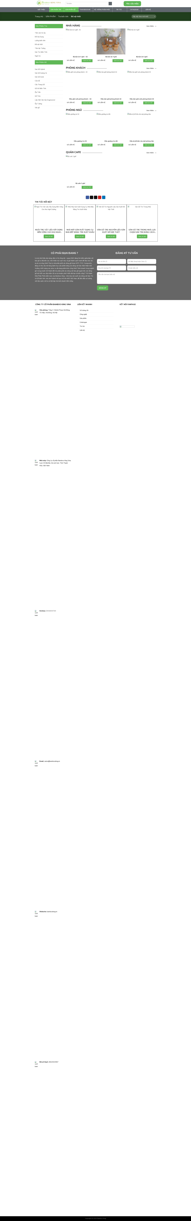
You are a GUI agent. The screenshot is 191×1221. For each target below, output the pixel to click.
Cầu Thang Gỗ (40, 84)
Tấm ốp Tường (40, 48)
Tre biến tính (63, 16)
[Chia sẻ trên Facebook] (87, 197)
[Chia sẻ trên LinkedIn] (103, 197)
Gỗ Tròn (37, 96)
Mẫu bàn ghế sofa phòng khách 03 (142, 99)
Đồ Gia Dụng (39, 37)
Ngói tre (38, 56)
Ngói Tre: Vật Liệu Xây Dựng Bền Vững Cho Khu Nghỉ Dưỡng (49, 231)
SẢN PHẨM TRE (56, 10)
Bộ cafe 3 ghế (80, 183)
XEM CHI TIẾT (87, 60)
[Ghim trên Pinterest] (99, 197)
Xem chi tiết (49, 236)
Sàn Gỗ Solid (39, 77)
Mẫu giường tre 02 (80, 141)
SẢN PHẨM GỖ (70, 10)
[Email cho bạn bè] (95, 197)
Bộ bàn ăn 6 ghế (141, 57)
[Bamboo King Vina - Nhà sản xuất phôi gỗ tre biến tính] (48, 2)
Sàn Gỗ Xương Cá (41, 73)
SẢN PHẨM (51, 16)
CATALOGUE (134, 10)
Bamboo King (101, 1218)
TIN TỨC (119, 10)
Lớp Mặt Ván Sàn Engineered (45, 100)
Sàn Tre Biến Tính (41, 52)
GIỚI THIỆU (41, 10)
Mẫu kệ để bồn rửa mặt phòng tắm (142, 141)
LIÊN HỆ (148, 10)
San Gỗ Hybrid (40, 69)
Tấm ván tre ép (40, 33)
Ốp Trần (37, 92)
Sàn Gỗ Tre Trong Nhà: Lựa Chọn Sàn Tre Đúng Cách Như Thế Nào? (142, 231)
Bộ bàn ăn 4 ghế (111, 57)
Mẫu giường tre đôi (111, 141)
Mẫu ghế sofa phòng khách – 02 (80, 99)
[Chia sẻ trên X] (91, 197)
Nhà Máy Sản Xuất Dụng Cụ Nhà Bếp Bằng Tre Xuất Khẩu (80, 231)
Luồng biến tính (40, 40)
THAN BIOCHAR (85, 10)
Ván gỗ (37, 108)
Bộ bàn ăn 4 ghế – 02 (80, 57)
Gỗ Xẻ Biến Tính (40, 88)
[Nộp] (110, 3)
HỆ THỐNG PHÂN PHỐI (102, 10)
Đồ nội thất (39, 44)
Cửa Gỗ (37, 81)
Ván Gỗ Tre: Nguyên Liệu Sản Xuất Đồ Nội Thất (111, 231)
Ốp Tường (38, 104)
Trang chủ (39, 16)
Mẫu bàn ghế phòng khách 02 (111, 99)
